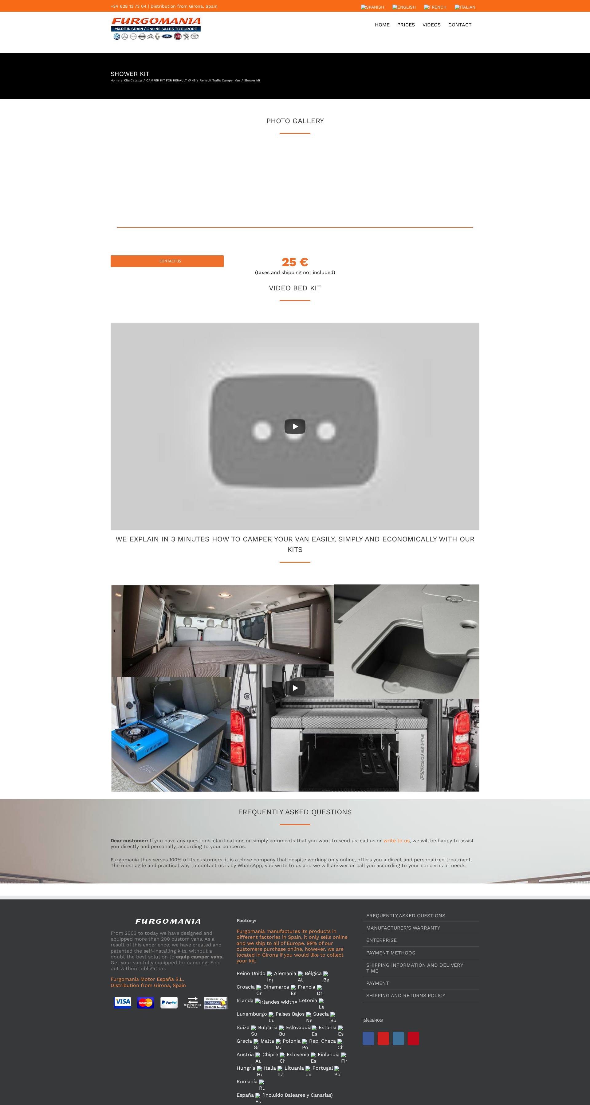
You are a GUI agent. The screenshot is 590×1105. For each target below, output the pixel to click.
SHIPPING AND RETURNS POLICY (405, 995)
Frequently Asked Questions (405, 915)
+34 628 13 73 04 (129, 6)
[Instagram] (398, 1038)
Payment (377, 983)
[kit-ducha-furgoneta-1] (221, 172)
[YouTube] (383, 1038)
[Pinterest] (413, 1038)
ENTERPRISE (381, 940)
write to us (397, 840)
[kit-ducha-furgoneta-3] (368, 172)
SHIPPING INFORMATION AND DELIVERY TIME (414, 968)
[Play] (295, 426)
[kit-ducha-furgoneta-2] (295, 172)
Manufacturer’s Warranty (403, 928)
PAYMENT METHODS (390, 953)
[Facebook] (368, 1038)
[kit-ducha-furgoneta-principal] (147, 172)
